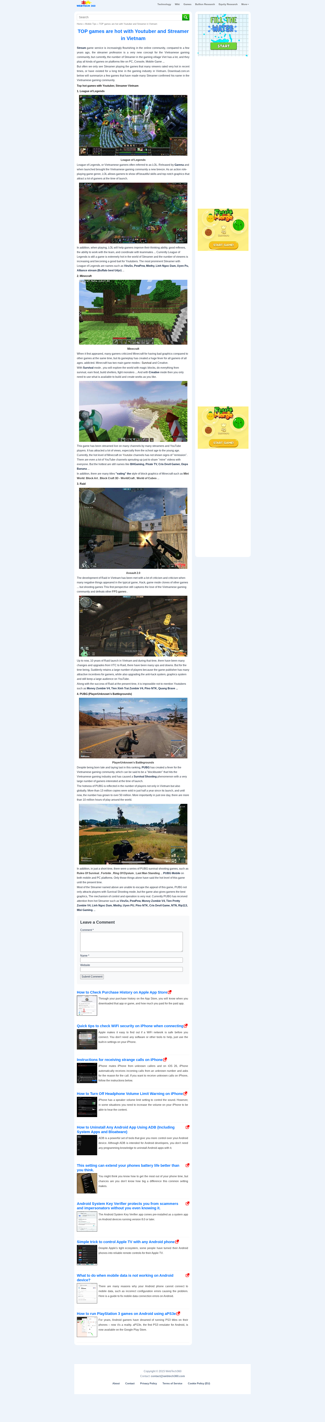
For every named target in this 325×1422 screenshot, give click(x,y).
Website (85, 965)
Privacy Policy (148, 1383)
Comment (87, 930)
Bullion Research (205, 4)
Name (84, 955)
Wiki (177, 4)
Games (187, 4)
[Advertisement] (223, 79)
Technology (164, 4)
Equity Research (228, 4)
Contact (130, 1383)
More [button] (244, 4)
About (116, 1383)
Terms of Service (172, 1383)
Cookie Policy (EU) (199, 1383)
